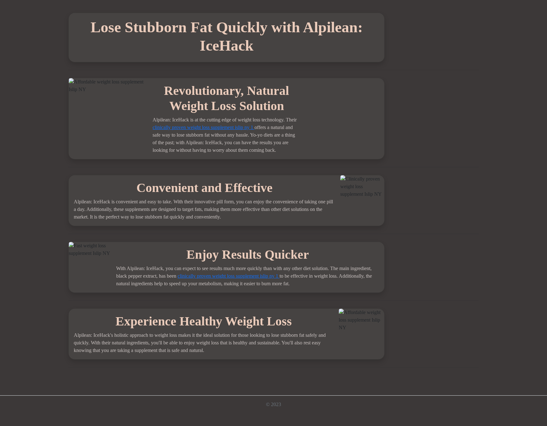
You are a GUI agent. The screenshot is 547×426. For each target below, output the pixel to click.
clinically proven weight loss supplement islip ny (202, 127)
